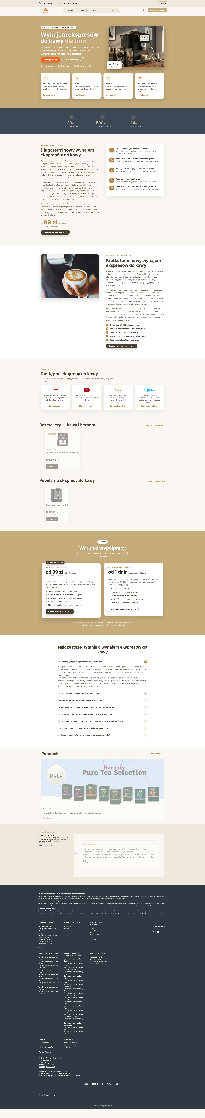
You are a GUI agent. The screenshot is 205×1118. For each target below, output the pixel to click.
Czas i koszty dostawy (97, 959)
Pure (91, 937)
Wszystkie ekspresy (155, 481)
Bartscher (67, 926)
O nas (40, 933)
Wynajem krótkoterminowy (47, 935)
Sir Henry (93, 939)
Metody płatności (96, 957)
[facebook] (154, 932)
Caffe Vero (93, 930)
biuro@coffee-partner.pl (60, 1073)
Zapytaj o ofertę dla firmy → (55, 232)
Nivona (66, 929)
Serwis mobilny (43, 937)
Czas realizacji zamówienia (99, 961)
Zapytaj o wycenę (157, 10)
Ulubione (67, 1047)
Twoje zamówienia (70, 1043)
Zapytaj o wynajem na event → (121, 346)
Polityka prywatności (45, 1047)
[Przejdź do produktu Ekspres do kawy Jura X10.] (56, 495)
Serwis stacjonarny (45, 939)
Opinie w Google (45, 846)
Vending (41, 948)
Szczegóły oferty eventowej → (123, 609)
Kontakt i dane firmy (45, 926)
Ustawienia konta (70, 1045)
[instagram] (158, 932)
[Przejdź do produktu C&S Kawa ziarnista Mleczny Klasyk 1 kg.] (62, 439)
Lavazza (93, 928)
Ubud (91, 933)
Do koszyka (51, 467)
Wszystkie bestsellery (154, 426)
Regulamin (42, 1045)
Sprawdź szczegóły (73, 60)
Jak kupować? (43, 1043)
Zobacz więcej (155, 753)
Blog (40, 946)
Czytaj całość (48, 818)
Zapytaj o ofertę (50, 60)
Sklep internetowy (101, 1106)
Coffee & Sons (95, 935)
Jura (65, 931)
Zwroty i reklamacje (96, 963)
